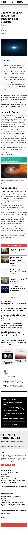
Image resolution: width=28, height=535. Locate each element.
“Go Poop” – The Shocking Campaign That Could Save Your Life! (18, 279)
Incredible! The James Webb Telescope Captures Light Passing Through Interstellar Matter (12, 334)
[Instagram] (6, 465)
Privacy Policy (13, 528)
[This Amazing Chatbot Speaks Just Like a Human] (5, 271)
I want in (13, 524)
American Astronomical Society (15, 235)
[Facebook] (2, 36)
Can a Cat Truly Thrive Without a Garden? (17, 250)
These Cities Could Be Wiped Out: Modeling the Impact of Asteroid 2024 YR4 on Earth (14, 342)
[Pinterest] (8, 36)
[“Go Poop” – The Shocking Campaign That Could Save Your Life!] (5, 280)
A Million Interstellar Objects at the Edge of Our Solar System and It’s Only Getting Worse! (13, 317)
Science (12, 252)
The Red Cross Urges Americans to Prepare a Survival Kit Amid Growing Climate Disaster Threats (18, 260)
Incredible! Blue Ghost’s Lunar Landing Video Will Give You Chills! (18, 288)
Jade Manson (11, 27)
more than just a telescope (17, 115)
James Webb (4, 115)
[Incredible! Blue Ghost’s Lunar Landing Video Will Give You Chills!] (5, 289)
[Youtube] (13, 465)
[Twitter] (5, 36)
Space (12, 292)
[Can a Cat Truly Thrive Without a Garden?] (5, 251)
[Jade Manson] (2, 28)
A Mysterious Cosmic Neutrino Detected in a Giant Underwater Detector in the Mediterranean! (12, 325)
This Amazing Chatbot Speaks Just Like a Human (18, 270)
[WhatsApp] (11, 36)
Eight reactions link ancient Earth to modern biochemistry (7, 362)
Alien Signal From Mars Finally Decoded (20, 361)
